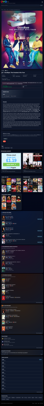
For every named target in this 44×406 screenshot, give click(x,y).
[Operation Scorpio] (4, 199)
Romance (3, 399)
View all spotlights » (39, 333)
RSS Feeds (41, 403)
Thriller (36, 397)
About (33, 403)
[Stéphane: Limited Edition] (9, 206)
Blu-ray (26, 397)
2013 (7, 9)
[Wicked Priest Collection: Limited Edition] (14, 199)
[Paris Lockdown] (30, 188)
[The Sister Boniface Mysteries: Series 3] (35, 181)
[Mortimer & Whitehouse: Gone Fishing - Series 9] (18, 181)
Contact (36, 403)
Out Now (9, 397)
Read (41, 354)
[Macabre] (18, 199)
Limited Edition (18, 397)
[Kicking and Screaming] (40, 188)
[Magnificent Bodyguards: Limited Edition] (4, 206)
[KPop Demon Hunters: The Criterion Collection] (4, 188)
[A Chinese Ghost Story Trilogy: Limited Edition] (18, 188)
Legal (38, 403)
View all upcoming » (39, 302)
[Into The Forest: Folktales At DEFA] (9, 199)
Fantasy (7, 399)
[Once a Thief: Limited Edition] (14, 206)
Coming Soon (4, 397)
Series (3, 147)
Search (41, 5)
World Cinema (7, 147)
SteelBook (13, 397)
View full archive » (39, 392)
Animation (40, 397)
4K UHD (29, 397)
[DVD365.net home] (5, 2)
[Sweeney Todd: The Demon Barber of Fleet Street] (30, 181)
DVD (11, 147)
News (5, 9)
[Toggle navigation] (42, 2)
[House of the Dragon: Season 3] (4, 181)
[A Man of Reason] (14, 181)
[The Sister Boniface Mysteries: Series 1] (40, 181)
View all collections (39, 347)
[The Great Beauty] (35, 188)
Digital (33, 397)
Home (2, 9)
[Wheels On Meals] (9, 181)
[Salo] (14, 188)
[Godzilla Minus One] (9, 188)
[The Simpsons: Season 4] (25, 188)
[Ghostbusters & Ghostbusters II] (25, 181)
